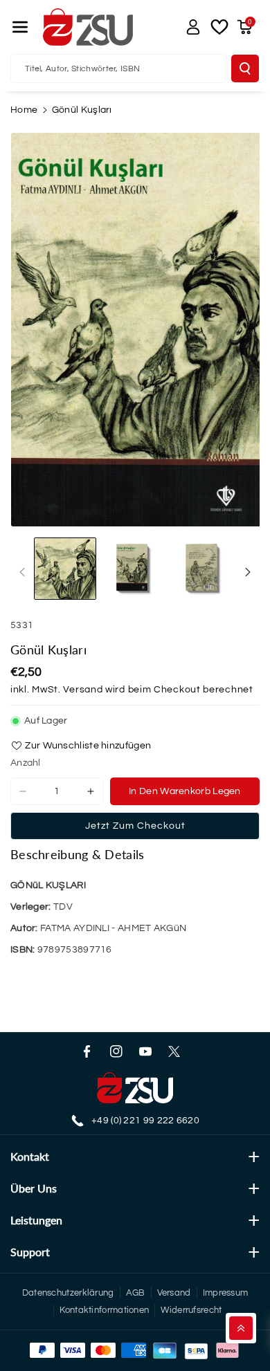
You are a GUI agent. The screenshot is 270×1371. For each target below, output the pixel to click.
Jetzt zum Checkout (135, 826)
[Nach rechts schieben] (248, 572)
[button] (20, 27)
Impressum (226, 1293)
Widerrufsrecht (191, 1310)
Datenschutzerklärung (68, 1293)
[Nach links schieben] (22, 572)
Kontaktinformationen (104, 1310)
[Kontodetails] (193, 27)
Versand (82, 689)
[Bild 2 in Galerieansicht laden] (134, 568)
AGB (135, 1293)
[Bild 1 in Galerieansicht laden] (65, 568)
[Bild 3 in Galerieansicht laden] (204, 568)
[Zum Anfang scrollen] (241, 1328)
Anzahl (25, 763)
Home (23, 110)
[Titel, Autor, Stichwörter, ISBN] (245, 68)
